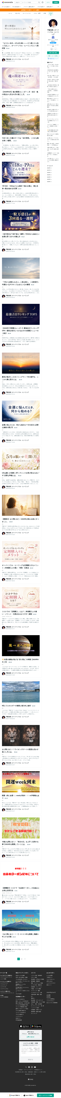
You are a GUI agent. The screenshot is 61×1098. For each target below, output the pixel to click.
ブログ (50, 13)
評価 (45, 13)
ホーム (10, 13)
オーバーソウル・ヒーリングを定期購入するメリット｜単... (53, 120)
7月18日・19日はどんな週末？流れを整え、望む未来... (52, 81)
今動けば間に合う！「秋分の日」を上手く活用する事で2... (53, 149)
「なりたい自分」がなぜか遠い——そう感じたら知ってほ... (53, 66)
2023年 (49, 174)
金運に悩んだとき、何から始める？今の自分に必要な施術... (53, 105)
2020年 (49, 168)
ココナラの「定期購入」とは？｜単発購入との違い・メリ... (53, 126)
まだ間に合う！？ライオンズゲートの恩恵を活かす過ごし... (53, 139)
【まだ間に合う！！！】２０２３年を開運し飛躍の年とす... (53, 160)
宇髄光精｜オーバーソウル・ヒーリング (53, 32)
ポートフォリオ (27, 13)
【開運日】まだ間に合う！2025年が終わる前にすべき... (53, 115)
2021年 (49, 170)
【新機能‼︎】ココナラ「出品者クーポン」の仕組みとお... (53, 154)
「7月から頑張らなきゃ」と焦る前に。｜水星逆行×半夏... (52, 90)
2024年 (49, 177)
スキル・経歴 (37, 13)
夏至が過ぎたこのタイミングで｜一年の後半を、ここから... (53, 100)
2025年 (49, 179)
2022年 (49, 172)
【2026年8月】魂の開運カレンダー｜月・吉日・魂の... (52, 71)
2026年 (49, 181)
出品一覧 (17, 13)
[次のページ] (25, 959)
